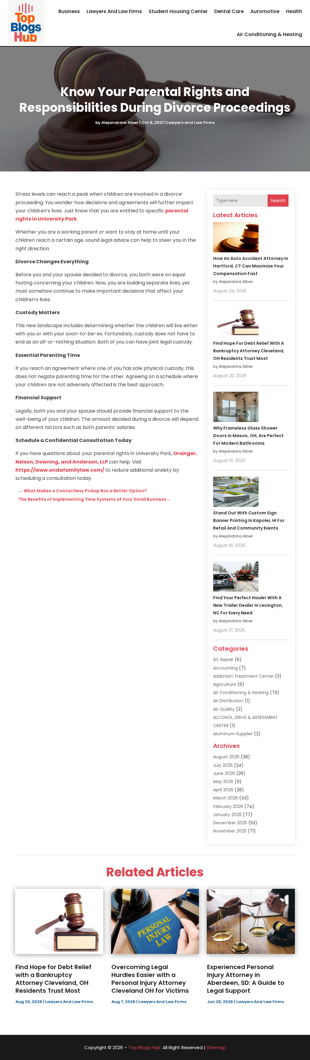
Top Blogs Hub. (144, 1047)
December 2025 (230, 823)
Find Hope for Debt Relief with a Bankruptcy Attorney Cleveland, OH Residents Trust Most (248, 350)
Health (294, 11)
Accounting (225, 668)
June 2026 (224, 773)
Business (69, 11)
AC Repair (223, 659)
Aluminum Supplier (233, 734)
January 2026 (227, 815)
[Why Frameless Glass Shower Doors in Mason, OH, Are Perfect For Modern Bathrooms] (236, 408)
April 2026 (223, 790)
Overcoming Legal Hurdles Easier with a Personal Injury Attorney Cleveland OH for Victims (150, 979)
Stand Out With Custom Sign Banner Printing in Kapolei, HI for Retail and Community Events (249, 520)
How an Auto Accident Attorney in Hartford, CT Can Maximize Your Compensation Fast (250, 266)
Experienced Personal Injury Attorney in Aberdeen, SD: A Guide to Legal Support (245, 979)
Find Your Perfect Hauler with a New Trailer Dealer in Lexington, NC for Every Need (248, 605)
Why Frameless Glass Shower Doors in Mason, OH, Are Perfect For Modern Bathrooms (248, 435)
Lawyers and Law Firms (114, 11)
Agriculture (224, 684)
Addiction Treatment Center (243, 676)
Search (278, 201)
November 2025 (229, 831)
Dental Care (229, 11)
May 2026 (223, 782)
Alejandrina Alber (119, 122)
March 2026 (225, 798)
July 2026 (223, 765)
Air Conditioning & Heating (269, 34)
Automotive (264, 11)
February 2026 (228, 806)
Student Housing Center (178, 11)
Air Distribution (228, 701)
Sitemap (216, 1047)
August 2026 (226, 757)
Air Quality (224, 709)
